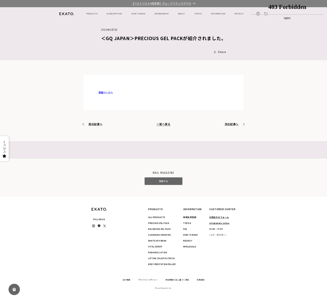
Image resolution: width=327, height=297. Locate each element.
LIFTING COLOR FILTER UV (161, 258)
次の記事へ (232, 124)
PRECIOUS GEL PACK (158, 223)
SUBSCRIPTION (114, 13)
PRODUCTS (91, 13)
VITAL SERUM (155, 246)
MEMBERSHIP (162, 13)
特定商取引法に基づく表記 (177, 279)
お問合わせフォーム (219, 217)
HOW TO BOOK (138, 13)
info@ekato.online (219, 223)
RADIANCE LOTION (157, 252)
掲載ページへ (106, 92)
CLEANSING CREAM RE (159, 235)
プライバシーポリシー (148, 279)
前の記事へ (96, 124)
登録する (163, 181)
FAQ (185, 229)
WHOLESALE (189, 246)
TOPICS (198, 13)
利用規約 (201, 279)
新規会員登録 (189, 217)
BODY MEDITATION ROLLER (162, 264)
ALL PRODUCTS (156, 217)
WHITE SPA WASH (157, 240)
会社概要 (126, 279)
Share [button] (222, 52)
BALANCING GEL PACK (159, 229)
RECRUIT (239, 13)
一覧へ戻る (163, 124)
